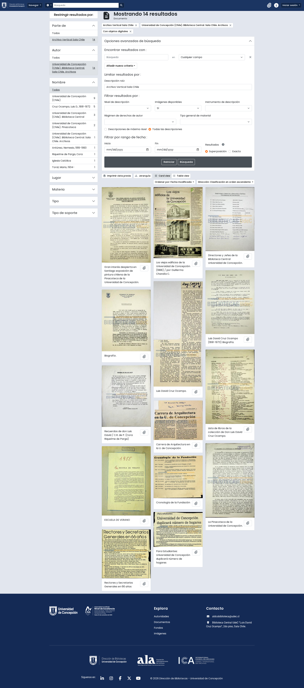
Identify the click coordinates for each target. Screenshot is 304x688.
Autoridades (161, 616)
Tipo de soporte (64, 213)
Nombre (58, 82)
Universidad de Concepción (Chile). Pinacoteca (73, 125)
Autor (56, 50)
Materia (58, 189)
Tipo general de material (195, 115)
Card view (164, 175)
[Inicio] (14, 5)
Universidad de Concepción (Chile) (73, 98)
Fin (156, 143)
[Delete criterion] (250, 57)
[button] (269, 5)
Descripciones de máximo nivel (127, 129)
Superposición (218, 151)
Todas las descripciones (167, 129)
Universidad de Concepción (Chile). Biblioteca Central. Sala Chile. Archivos (73, 68)
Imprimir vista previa (119, 175)
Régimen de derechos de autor (123, 115)
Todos (56, 33)
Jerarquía (144, 175)
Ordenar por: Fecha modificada (173, 182)
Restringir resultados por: (73, 15)
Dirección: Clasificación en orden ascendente (224, 182)
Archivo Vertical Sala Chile (73, 40)
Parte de (59, 25)
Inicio (107, 143)
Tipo (55, 201)
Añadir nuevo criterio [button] (119, 66)
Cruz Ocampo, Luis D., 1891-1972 (73, 107)
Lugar (56, 177)
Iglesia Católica (73, 161)
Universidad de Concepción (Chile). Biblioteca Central (73, 115)
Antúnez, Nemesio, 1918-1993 (73, 148)
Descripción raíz (114, 81)
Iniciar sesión (290, 5)
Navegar (34, 5)
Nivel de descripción (116, 102)
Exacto (236, 151)
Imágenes (160, 633)
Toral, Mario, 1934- (73, 167)
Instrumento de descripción (222, 102)
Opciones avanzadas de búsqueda (132, 41)
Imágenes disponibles (168, 102)
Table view (182, 175)
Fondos (158, 628)
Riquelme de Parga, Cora (73, 155)
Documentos (162, 622)
